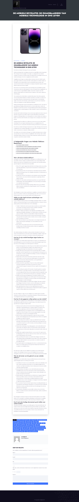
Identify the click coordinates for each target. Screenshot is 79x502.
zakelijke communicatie (32, 431)
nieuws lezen (24, 426)
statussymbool (16, 429)
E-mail (14, 457)
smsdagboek (17, 60)
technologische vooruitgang (27, 429)
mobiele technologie (21, 424)
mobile (38, 424)
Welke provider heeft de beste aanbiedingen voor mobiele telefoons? (28, 146)
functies (34, 423)
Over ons (50, 4)
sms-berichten (33, 428)
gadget (39, 423)
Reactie (14, 474)
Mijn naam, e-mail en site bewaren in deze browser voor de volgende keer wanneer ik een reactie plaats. (30, 468)
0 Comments (23, 60)
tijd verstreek (16, 431)
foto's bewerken (27, 423)
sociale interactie (41, 428)
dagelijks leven (29, 421)
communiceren (22, 421)
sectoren (19, 428)
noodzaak (31, 426)
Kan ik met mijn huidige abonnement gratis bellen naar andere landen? (29, 153)
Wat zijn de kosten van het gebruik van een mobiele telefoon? (27, 151)
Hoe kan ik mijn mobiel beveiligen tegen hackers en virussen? (27, 148)
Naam (14, 452)
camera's (15, 421)
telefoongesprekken (39, 429)
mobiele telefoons (30, 424)
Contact (54, 4)
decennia (36, 421)
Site (13, 461)
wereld (22, 431)
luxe (14, 424)
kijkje (44, 423)
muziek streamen (17, 426)
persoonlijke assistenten (39, 426)
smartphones (25, 428)
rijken (15, 428)
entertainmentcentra (18, 423)
